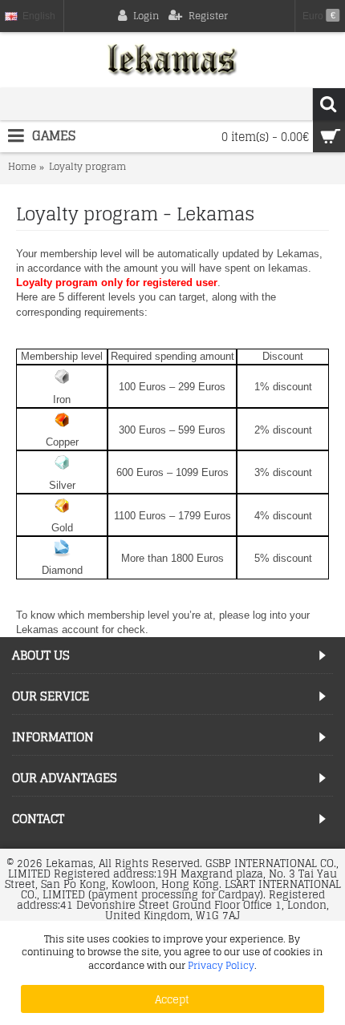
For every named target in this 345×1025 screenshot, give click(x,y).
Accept (172, 999)
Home (22, 167)
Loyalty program (87, 167)
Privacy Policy (221, 965)
